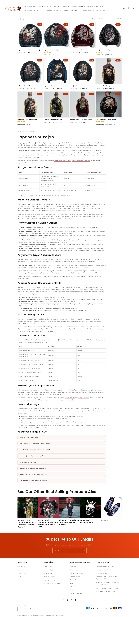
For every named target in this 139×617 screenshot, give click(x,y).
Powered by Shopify (38, 615)
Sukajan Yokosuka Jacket (79, 86)
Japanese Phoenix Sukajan (79, 50)
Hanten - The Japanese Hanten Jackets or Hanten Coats (26, 523)
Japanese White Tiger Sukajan (54, 50)
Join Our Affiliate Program (52, 583)
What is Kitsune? (101, 573)
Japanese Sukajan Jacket (53, 86)
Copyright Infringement (51, 580)
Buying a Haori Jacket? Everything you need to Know (107, 583)
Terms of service (60, 615)
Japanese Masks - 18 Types (105, 566)
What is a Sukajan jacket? (29, 437)
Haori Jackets (70, 398)
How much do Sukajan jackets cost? (33, 468)
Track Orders (21, 573)
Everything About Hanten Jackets (107, 588)
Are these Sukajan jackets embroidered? (35, 450)
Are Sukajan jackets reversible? (31, 456)
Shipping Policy (49, 573)
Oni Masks (73, 566)
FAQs (19, 576)
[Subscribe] (84, 550)
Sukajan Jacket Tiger (103, 50)
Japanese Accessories (85, 521)
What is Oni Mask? (102, 570)
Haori (71, 583)
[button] (30, 6)
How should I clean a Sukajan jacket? (33, 474)
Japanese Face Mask (77, 573)
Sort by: (92, 19)
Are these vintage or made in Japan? (33, 480)
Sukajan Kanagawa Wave (53, 119)
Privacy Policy (48, 570)
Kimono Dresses (75, 576)
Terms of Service (49, 576)
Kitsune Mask (74, 570)
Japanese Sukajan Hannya (27, 119)
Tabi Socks (73, 586)
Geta (103, 520)
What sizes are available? (29, 462)
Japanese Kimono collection (27, 163)
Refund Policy (48, 566)
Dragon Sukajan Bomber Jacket (81, 119)
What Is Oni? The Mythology (105, 591)
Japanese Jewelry (76, 593)
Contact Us (21, 566)
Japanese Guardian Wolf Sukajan (29, 50)
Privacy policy (50, 615)
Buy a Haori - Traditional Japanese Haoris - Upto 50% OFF (48, 523)
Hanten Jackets (83, 398)
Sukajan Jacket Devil (25, 86)
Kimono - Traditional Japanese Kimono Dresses (69, 522)
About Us (20, 570)
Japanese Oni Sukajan (104, 86)
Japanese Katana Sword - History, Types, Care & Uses (107, 578)
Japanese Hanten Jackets (81, 161)
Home (19, 131)
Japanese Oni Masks (27, 615)
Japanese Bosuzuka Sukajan (106, 119)
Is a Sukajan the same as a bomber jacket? (35, 444)
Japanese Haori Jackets (62, 161)
